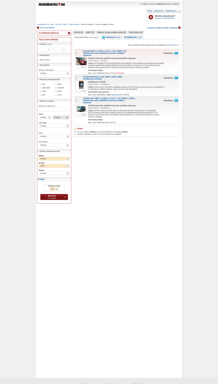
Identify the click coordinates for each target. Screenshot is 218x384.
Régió (42, 179)
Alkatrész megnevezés (47, 106)
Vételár (46, 44)
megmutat (114, 95)
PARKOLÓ (113, 37)
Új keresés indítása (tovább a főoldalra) (162, 28)
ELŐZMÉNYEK (133, 37)
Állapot (41, 114)
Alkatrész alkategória (46, 70)
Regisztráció (158, 11)
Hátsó (60, 84)
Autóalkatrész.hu (43, 24)
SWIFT (65, 24)
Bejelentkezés (171, 11)
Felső (60, 95)
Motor (41, 133)
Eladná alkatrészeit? (165, 17)
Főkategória (45, 55)
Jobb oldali (46, 88)
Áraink (149, 11)
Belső (60, 91)
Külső (44, 91)
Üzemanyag (43, 142)
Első (43, 84)
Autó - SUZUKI (56, 24)
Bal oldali (61, 88)
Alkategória (44, 65)
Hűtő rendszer (74, 24)
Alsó (43, 95)
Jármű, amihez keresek (49, 151)
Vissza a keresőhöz (47, 28)
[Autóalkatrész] (62, 5)
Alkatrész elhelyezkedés (50, 79)
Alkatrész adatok (47, 101)
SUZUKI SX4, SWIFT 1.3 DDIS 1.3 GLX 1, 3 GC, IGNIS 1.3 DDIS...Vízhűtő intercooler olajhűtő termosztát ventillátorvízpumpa (109, 100)
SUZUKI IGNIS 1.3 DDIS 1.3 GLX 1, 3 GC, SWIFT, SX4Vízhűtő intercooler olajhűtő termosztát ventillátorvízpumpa (104, 53)
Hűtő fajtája (43, 123)
